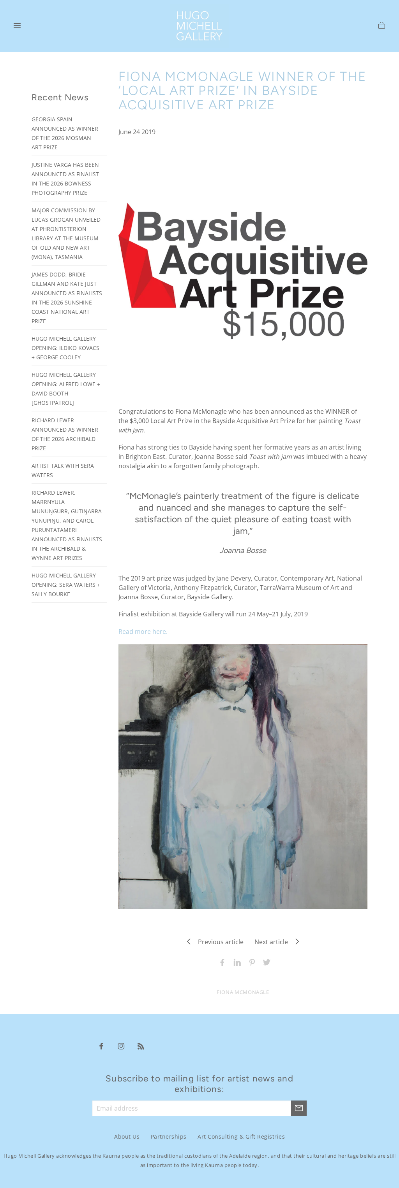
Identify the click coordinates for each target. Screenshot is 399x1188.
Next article (273, 942)
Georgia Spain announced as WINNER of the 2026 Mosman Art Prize (65, 133)
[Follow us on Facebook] (101, 1045)
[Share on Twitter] (265, 962)
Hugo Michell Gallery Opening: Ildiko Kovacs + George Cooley (65, 348)
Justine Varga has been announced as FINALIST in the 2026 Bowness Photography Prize (65, 178)
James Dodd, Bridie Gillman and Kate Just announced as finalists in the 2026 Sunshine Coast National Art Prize (67, 298)
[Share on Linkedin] (235, 962)
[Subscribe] (299, 1108)
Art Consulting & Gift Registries (241, 1136)
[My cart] (381, 26)
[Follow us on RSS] (141, 1045)
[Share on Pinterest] (250, 962)
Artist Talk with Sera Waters (63, 470)
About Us (126, 1136)
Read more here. (143, 631)
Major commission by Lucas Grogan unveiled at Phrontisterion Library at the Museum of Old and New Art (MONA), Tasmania (66, 233)
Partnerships (169, 1136)
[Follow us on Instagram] (121, 1045)
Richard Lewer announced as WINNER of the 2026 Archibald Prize (65, 434)
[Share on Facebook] (220, 962)
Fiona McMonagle (243, 992)
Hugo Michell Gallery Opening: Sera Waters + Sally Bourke (66, 585)
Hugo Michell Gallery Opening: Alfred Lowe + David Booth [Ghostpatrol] (66, 388)
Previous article (218, 942)
